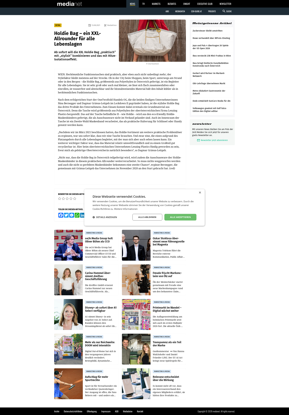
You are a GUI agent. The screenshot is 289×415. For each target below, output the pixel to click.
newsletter (201, 123)
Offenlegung (92, 411)
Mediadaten (180, 11)
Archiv (56, 411)
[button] (105, 217)
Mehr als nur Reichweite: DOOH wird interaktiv (100, 344)
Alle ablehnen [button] (147, 217)
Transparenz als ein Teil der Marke (167, 344)
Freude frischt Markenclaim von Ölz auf (167, 274)
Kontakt (140, 411)
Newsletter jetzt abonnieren (212, 140)
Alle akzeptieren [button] (180, 217)
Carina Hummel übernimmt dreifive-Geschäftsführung (98, 276)
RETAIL (57, 25)
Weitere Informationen (126, 208)
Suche (227, 11)
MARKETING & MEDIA (94, 233)
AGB (116, 411)
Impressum (105, 411)
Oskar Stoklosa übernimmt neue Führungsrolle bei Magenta (169, 241)
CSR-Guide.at (196, 11)
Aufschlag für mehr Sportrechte (96, 378)
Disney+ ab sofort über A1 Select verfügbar (101, 309)
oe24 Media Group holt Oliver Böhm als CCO (99, 240)
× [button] (200, 193)
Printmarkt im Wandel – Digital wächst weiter (167, 309)
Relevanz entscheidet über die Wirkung (166, 378)
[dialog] (144, 207)
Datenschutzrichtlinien (73, 411)
